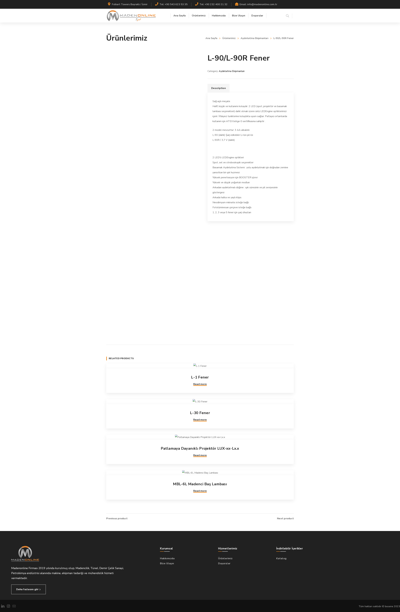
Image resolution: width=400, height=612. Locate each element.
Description (218, 88)
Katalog (281, 558)
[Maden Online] (131, 15)
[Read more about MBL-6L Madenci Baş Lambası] (200, 472)
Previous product (117, 518)
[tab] (219, 88)
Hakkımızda (167, 558)
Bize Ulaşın (167, 563)
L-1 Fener (200, 377)
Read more (200, 384)
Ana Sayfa (211, 38)
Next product (285, 518)
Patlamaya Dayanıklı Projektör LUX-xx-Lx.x (200, 448)
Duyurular (224, 563)
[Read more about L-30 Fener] (200, 401)
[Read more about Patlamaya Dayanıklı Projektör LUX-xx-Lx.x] (200, 437)
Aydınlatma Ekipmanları (254, 38)
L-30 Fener (200, 412)
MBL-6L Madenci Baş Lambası (200, 484)
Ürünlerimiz (229, 38)
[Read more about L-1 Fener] (200, 366)
